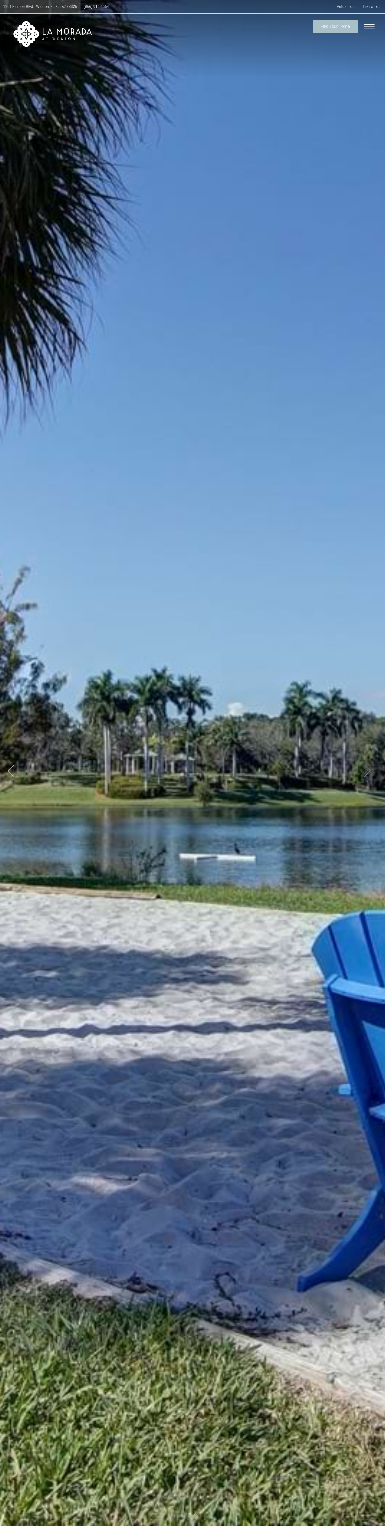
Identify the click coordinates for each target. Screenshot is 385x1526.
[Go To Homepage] (52, 34)
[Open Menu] (369, 26)
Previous (11, 771)
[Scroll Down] (192, 1514)
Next (367, 771)
